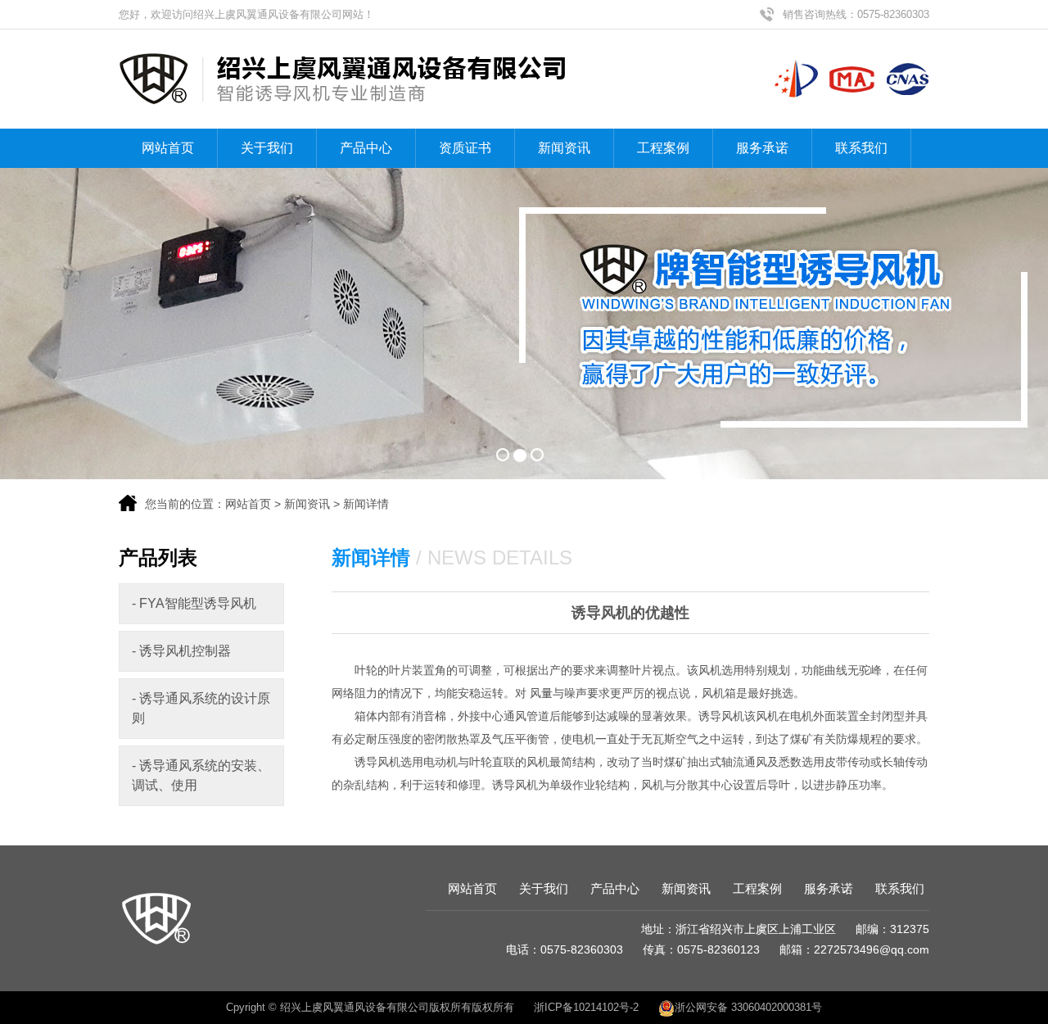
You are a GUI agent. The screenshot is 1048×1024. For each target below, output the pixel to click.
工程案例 (663, 148)
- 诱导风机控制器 (181, 651)
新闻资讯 (564, 148)
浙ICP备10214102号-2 (586, 1007)
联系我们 (861, 148)
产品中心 (366, 148)
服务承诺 (762, 148)
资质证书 (465, 148)
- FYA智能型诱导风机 (194, 603)
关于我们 (267, 148)
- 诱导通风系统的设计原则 (201, 708)
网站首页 (168, 148)
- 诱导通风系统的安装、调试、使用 (201, 775)
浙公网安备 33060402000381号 (748, 1007)
